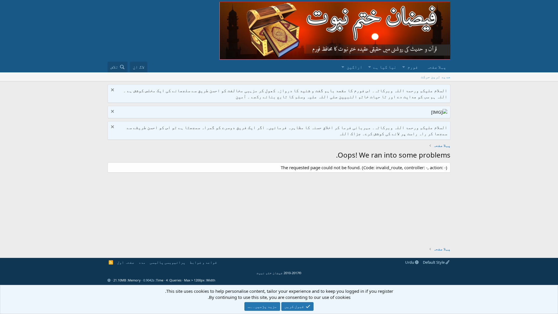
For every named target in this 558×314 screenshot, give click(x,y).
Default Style (434, 262)
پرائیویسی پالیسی (167, 262)
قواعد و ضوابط (203, 262)
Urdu (410, 262)
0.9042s (148, 280)
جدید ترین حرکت (435, 76)
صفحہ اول (125, 262)
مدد (142, 262)
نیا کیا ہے (384, 67)
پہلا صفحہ (436, 67)
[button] (403, 67)
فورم (412, 67)
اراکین (354, 67)
